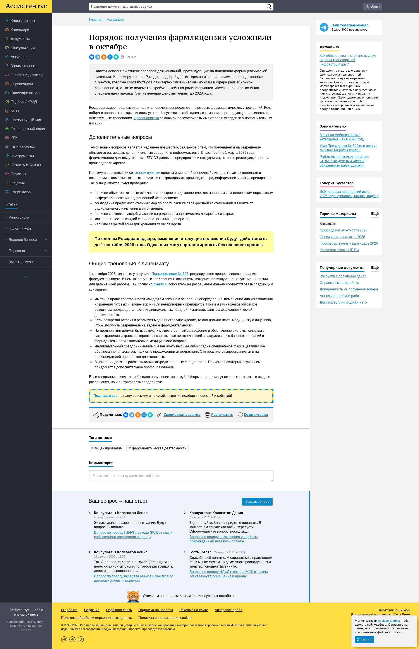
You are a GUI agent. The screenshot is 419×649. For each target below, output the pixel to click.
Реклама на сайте (193, 610)
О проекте (69, 610)
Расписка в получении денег (343, 276)
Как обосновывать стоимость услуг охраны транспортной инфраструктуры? (348, 60)
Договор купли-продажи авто (343, 302)
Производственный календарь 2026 (349, 243)
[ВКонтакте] (91, 57)
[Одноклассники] (103, 57)
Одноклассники (81, 639)
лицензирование (108, 448)
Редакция (92, 610)
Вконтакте (72, 639)
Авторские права (228, 610)
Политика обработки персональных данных (96, 618)
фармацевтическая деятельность (159, 448)
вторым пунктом (147, 172)
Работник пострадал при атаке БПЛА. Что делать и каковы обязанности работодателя (344, 161)
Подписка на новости (155, 610)
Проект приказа (146, 118)
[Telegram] (97, 57)
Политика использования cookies (165, 618)
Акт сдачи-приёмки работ (340, 296)
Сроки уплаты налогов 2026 (342, 237)
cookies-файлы (389, 620)
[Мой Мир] (110, 57)
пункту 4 (160, 284)
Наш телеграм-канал (350, 25)
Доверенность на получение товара (349, 289)
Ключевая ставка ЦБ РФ (339, 250)
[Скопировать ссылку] (122, 57)
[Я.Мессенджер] (116, 57)
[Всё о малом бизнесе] (26, 6)
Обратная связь (119, 610)
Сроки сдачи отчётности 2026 (343, 230)
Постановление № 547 (169, 274)
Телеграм (64, 639)
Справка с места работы (340, 283)
